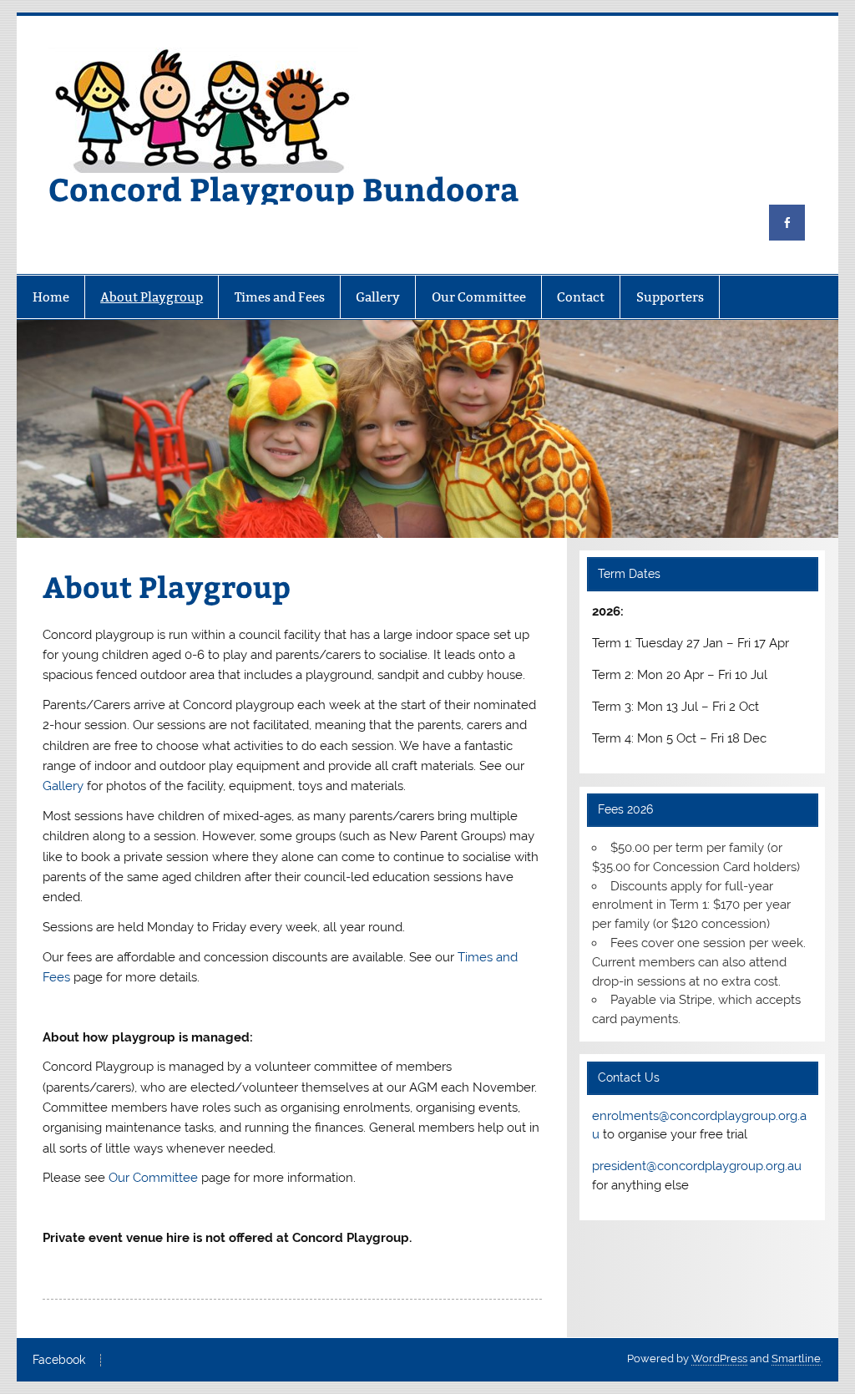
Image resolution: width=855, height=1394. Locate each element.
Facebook (59, 1360)
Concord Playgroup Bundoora (283, 188)
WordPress (719, 1358)
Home (51, 297)
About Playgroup (151, 297)
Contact (581, 297)
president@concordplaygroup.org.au (697, 1165)
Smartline (796, 1358)
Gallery (378, 297)
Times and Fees (280, 297)
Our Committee (479, 297)
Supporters (670, 297)
